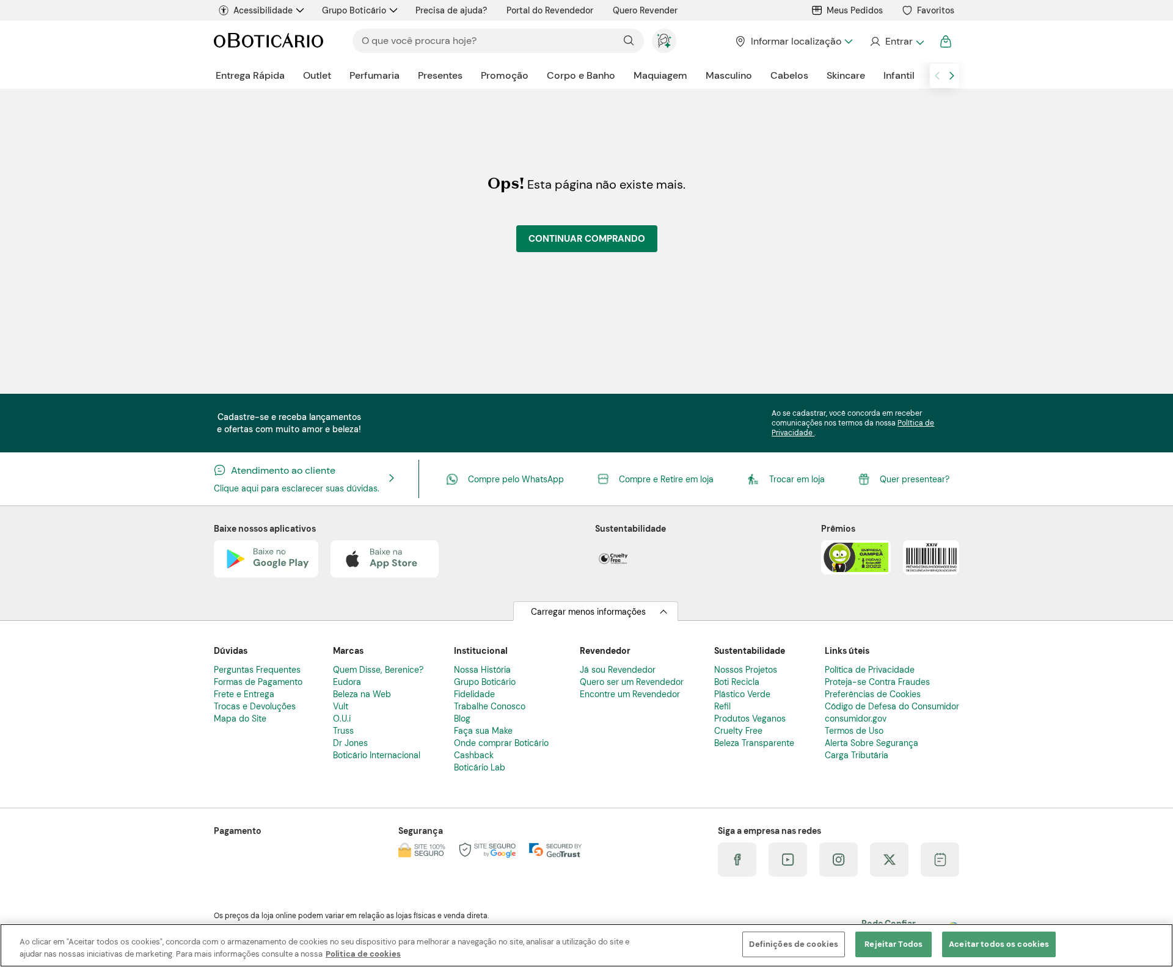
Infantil (899, 75)
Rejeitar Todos (893, 944)
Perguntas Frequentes (257, 669)
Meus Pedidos (855, 10)
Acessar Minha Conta (896, 41)
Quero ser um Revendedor (632, 681)
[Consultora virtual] (664, 41)
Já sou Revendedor (618, 669)
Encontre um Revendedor (630, 694)
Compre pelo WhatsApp (516, 479)
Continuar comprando (586, 239)
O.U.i (342, 718)
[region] (586, 945)
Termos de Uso (854, 730)
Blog (462, 718)
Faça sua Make (483, 730)
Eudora (347, 681)
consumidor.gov (855, 718)
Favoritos (935, 10)
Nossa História (482, 669)
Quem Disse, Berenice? (378, 669)
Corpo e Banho (581, 75)
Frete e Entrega (244, 694)
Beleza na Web (362, 694)
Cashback (474, 755)
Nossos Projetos (745, 669)
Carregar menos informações (588, 611)
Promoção (504, 75)
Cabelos (789, 75)
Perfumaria (374, 75)
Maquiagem (660, 75)
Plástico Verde (742, 694)
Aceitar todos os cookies (999, 944)
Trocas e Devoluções (255, 706)
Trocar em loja (797, 479)
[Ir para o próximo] (951, 75)
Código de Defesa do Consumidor (892, 706)
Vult (340, 706)
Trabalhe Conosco (489, 706)
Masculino (729, 75)
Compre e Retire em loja (666, 479)
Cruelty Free (738, 730)
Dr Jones (350, 742)
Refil (722, 706)
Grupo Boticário (354, 10)
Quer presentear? (914, 479)
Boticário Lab (479, 767)
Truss (343, 730)
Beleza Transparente (754, 742)
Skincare (846, 75)
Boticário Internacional (376, 755)
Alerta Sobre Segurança (871, 742)
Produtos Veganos (750, 718)
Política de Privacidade (870, 669)
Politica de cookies (363, 954)
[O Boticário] (268, 41)
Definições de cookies (793, 944)
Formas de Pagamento (258, 681)
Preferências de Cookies (873, 694)
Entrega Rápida (250, 75)
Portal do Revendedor (549, 10)
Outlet (317, 75)
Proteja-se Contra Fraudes (877, 681)
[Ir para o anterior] (937, 75)
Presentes (440, 75)
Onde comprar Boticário (501, 742)
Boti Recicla (736, 681)
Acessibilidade (263, 10)
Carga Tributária (856, 755)
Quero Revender (645, 10)
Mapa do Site (240, 718)
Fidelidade (474, 694)
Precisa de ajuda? (451, 10)
